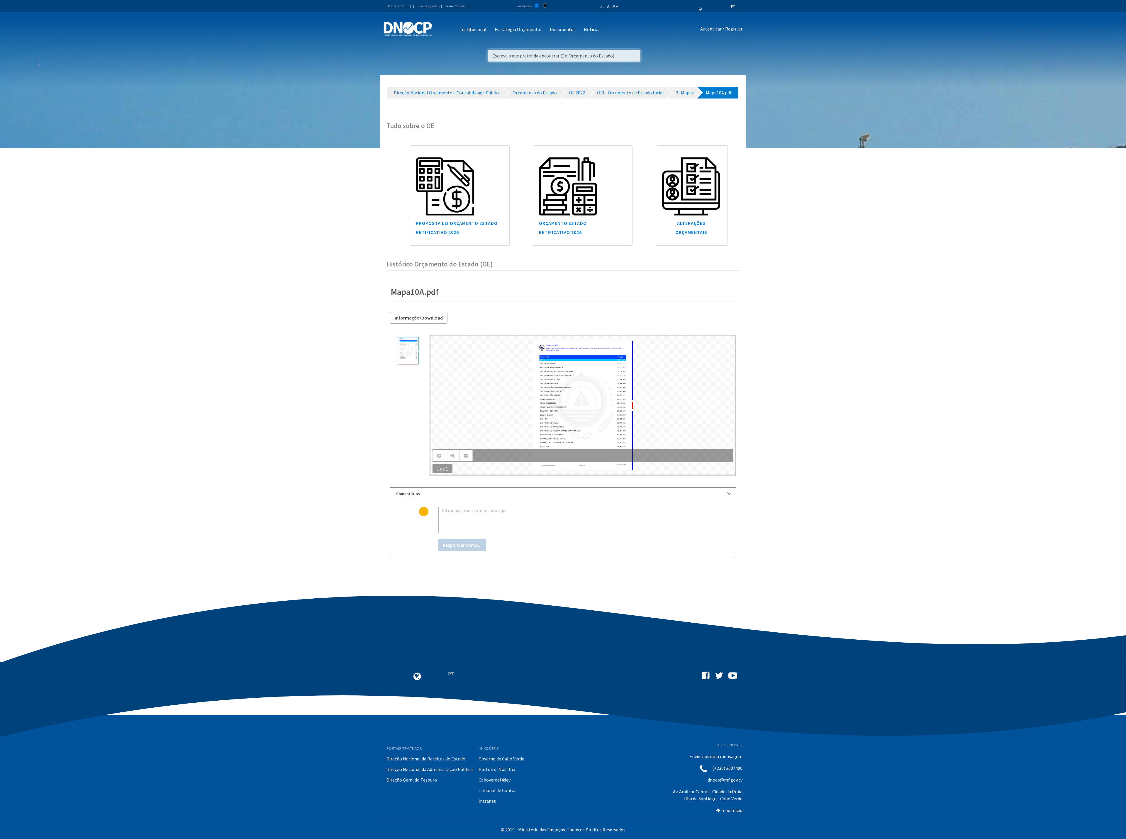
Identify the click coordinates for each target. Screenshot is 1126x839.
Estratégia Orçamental (518, 29)
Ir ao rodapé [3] (457, 6)
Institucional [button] (473, 29)
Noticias (592, 29)
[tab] (563, 494)
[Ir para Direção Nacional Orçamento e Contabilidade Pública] (408, 29)
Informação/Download (419, 318)
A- (602, 6)
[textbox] (572, 520)
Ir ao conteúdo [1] (401, 6)
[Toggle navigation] (439, 30)
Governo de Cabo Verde (501, 759)
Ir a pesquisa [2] (430, 6)
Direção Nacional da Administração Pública (429, 769)
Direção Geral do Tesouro (411, 780)
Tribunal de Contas (497, 790)
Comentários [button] (408, 493)
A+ (615, 6)
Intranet (487, 801)
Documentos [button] (563, 29)
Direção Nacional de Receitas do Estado (425, 759)
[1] (408, 350)
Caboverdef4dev (495, 780)
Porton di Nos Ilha (497, 769)
